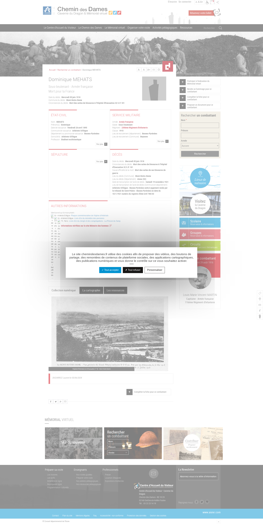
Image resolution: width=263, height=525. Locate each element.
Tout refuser (133, 270)
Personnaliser (154, 270)
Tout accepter (111, 270)
